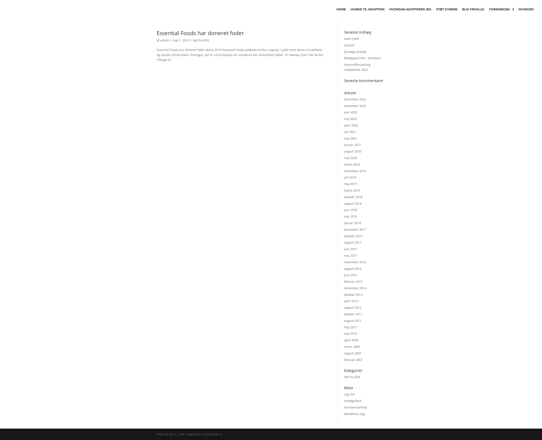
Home (341, 9)
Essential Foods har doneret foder (200, 33)
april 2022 (351, 125)
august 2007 (352, 353)
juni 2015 (350, 275)
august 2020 (352, 151)
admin (164, 40)
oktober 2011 (353, 314)
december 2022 (355, 99)
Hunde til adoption (367, 9)
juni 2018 (350, 210)
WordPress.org (354, 414)
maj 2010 (350, 334)
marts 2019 (352, 190)
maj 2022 (350, 119)
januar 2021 (352, 145)
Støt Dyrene (447, 9)
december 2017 (355, 230)
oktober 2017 (353, 236)
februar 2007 (353, 360)
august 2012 (352, 308)
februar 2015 (353, 282)
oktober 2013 (353, 295)
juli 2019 (350, 177)
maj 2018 (350, 216)
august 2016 (352, 269)
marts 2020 (352, 164)
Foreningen (499, 9)
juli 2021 (350, 132)
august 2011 (352, 321)
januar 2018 (352, 223)
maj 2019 (350, 184)
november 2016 (355, 262)
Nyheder (526, 9)
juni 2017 (350, 249)
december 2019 (355, 171)
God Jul (349, 45)
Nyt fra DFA (201, 40)
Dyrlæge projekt (355, 52)
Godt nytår (351, 39)
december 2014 (355, 288)
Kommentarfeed (355, 407)
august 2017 (352, 242)
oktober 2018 (353, 197)
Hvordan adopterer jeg (410, 9)
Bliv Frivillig (473, 9)
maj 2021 (350, 138)
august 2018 (352, 203)
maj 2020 (350, 158)
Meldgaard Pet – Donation (362, 58)
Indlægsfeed (353, 401)
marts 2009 (352, 347)
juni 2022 (350, 112)
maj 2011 (350, 327)
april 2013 (351, 301)
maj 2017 (350, 256)
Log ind (349, 394)
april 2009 (351, 340)
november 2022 (355, 106)
